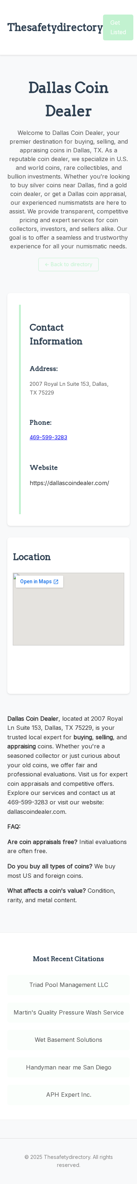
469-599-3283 (48, 437)
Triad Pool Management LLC (68, 984)
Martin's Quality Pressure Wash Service (69, 1012)
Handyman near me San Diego (68, 1067)
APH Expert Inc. (68, 1094)
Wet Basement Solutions (68, 1039)
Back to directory (68, 264)
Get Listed (118, 27)
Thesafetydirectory (55, 27)
